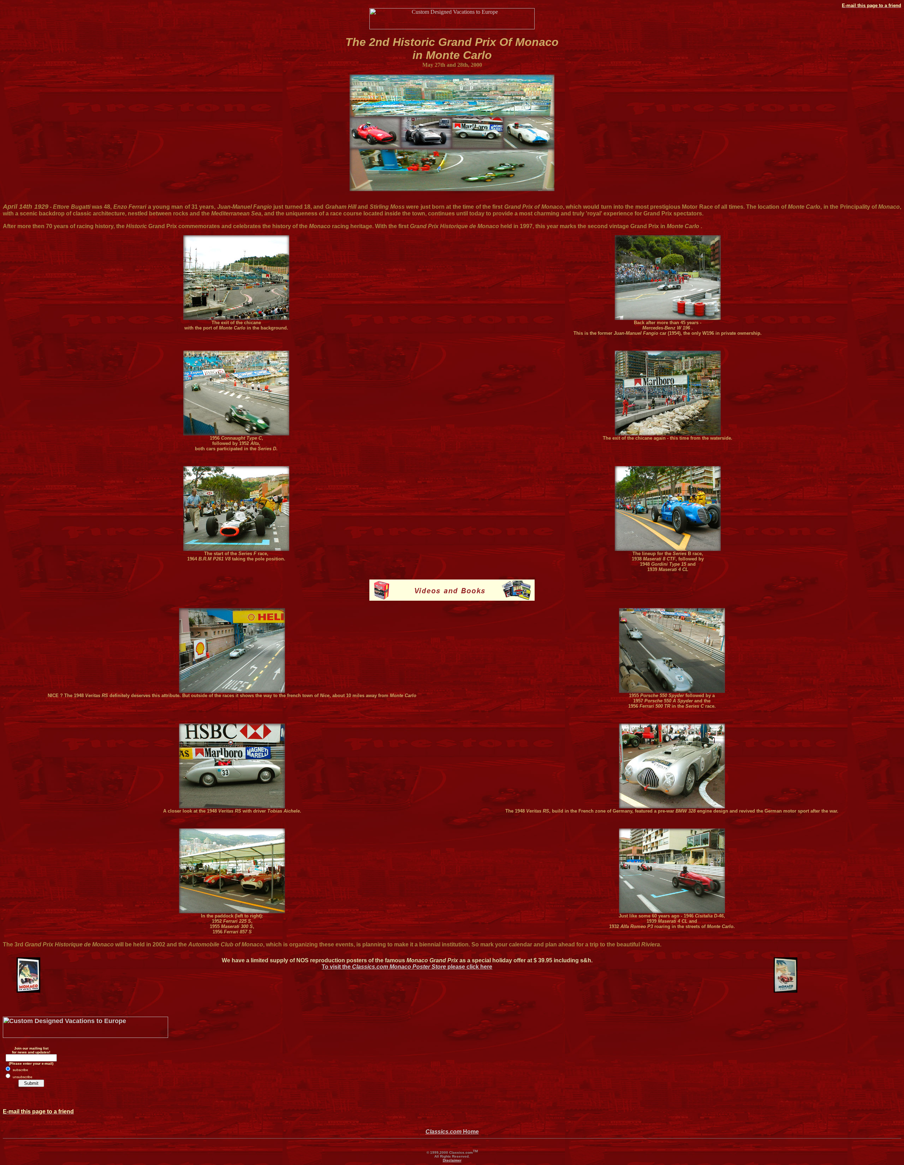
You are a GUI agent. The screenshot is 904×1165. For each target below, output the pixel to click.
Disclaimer (452, 1160)
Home (452, 1132)
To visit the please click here (407, 967)
